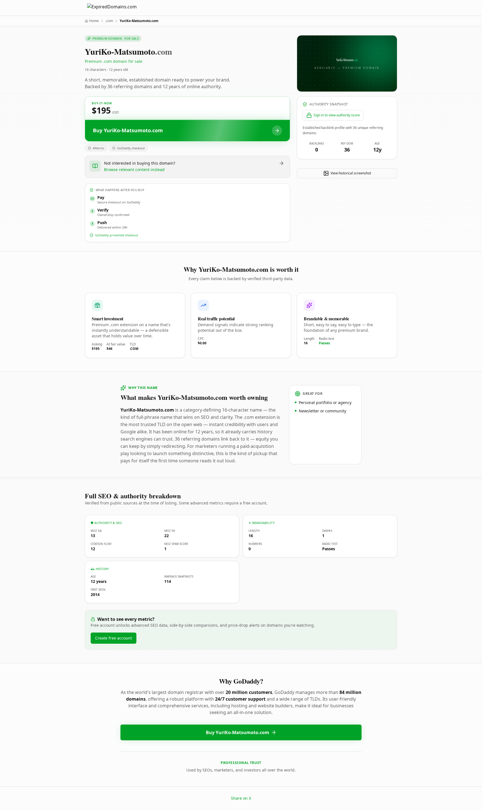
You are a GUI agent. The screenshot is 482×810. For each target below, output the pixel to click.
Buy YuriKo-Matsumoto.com (237, 732)
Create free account (113, 638)
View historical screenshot (351, 173)
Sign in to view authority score (337, 115)
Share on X (241, 798)
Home (94, 21)
